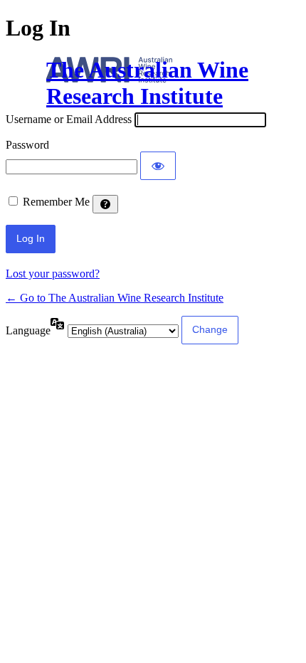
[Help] (105, 204)
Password (27, 145)
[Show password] (158, 166)
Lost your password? (53, 273)
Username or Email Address (69, 119)
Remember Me (56, 202)
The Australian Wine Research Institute (147, 83)
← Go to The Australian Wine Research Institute (114, 298)
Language (28, 330)
